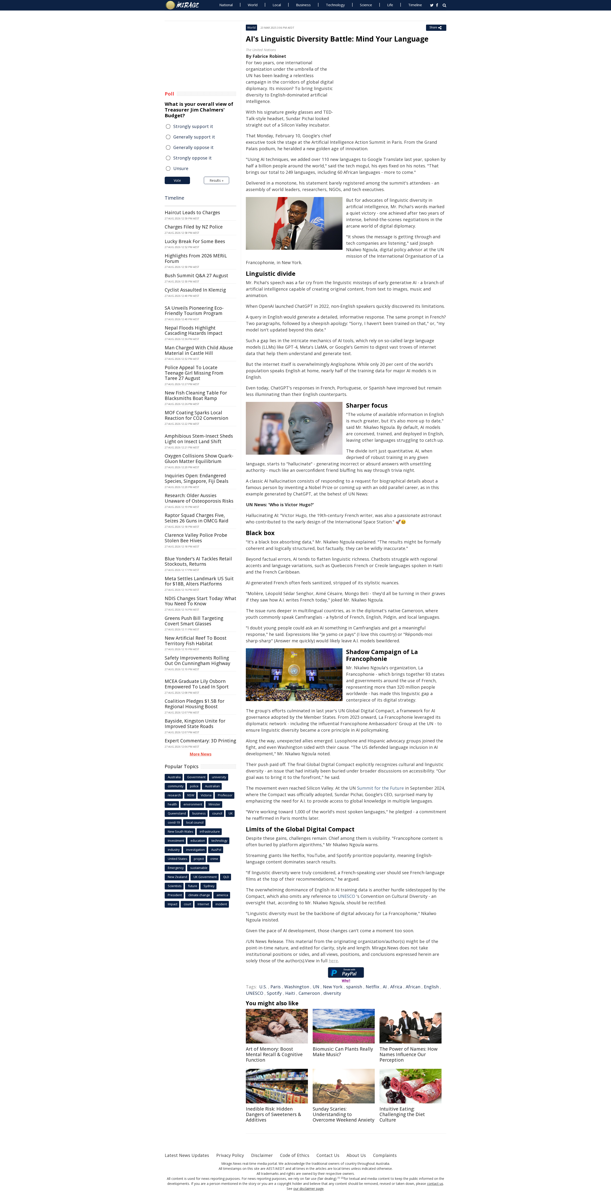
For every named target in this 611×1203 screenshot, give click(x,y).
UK (231, 813)
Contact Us (327, 1155)
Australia (174, 777)
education (197, 840)
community (176, 786)
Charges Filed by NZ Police (194, 227)
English (431, 987)
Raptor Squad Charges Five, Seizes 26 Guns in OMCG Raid (196, 518)
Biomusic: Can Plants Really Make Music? (343, 1052)
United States (177, 859)
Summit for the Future (380, 788)
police (194, 786)
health (172, 804)
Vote (177, 180)
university (219, 777)
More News (200, 754)
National (226, 4)
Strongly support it (193, 126)
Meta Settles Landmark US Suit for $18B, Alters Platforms (199, 581)
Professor (225, 795)
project (199, 859)
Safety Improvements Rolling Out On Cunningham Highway (197, 660)
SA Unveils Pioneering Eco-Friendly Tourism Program (194, 311)
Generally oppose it (193, 147)
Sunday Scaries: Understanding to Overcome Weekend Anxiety (343, 1114)
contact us (435, 1183)
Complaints (385, 1155)
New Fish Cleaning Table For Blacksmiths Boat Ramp (196, 395)
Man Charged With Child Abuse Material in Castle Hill (199, 350)
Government (196, 777)
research (174, 795)
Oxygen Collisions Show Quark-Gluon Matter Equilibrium (199, 458)
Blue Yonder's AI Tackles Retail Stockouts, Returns (198, 561)
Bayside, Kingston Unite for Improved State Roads (195, 723)
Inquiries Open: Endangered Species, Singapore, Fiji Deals (196, 478)
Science (366, 4)
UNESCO (346, 896)
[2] (342, 1177)
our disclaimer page (308, 1188)
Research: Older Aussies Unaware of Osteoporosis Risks (199, 498)
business (199, 813)
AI (385, 987)
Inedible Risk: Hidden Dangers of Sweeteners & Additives (273, 1114)
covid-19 (174, 822)
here (333, 960)
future (192, 886)
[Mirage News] (185, 5)
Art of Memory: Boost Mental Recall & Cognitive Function (274, 1054)
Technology (335, 4)
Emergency (176, 868)
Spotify (274, 993)
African (413, 987)
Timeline (415, 4)
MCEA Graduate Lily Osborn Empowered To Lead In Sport (197, 684)
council (217, 813)
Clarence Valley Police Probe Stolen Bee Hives (196, 538)
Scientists (175, 886)
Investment (176, 840)
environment (193, 804)
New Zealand (177, 877)
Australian (212, 786)
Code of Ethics (294, 1155)
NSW (190, 795)
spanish (354, 987)
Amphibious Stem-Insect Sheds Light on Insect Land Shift (199, 439)
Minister (214, 804)
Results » (216, 180)
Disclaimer (262, 1155)
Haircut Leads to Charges (192, 212)
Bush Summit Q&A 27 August (196, 275)
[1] (338, 1177)
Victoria (206, 795)
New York (332, 987)
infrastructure (210, 831)
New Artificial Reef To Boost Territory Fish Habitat (195, 641)
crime (214, 859)
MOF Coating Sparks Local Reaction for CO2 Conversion (196, 415)
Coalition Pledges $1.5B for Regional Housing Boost (194, 704)
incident (221, 904)
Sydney (209, 886)
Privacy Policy (230, 1155)
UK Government (205, 877)
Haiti (290, 993)
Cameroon (309, 993)
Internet (203, 904)
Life (390, 4)
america (222, 895)
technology (219, 840)
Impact (172, 904)
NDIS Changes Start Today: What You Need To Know (200, 601)
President (175, 895)
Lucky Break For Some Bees (195, 241)
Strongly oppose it (192, 158)
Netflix (372, 987)
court (187, 904)
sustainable (198, 868)
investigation (195, 849)
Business (303, 4)
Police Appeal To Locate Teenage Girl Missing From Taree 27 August (194, 373)
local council (195, 822)
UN (316, 987)
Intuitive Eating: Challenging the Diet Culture (402, 1114)
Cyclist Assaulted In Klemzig (195, 290)
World (253, 4)
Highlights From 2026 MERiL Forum (196, 258)
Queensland (177, 813)
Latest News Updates (187, 1155)
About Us (356, 1155)
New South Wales (180, 831)
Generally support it (194, 137)
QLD (226, 877)
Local (277, 4)
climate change (199, 895)
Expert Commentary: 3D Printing (200, 741)
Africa (396, 987)
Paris (275, 987)
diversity (332, 993)
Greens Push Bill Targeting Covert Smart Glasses (194, 621)
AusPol (216, 849)
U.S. (263, 987)
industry (174, 849)
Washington (296, 987)
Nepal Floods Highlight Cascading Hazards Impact (193, 330)
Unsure (180, 168)
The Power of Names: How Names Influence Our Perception (408, 1054)
